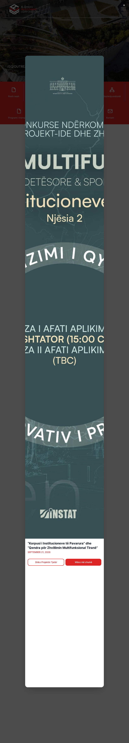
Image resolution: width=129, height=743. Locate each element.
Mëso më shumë (83, 562)
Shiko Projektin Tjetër (46, 562)
